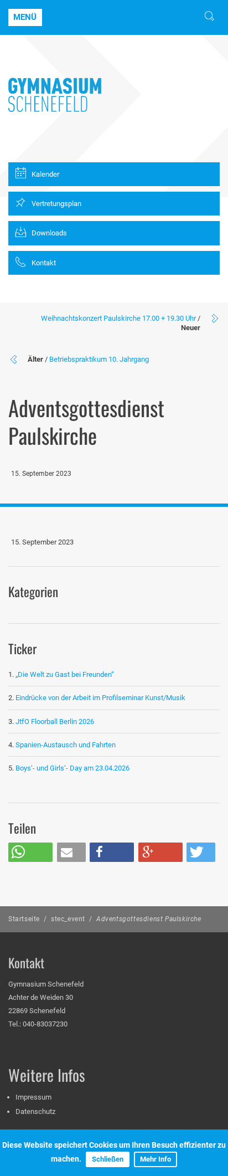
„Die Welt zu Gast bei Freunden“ (65, 674)
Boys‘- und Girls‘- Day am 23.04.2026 (72, 768)
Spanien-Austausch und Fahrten (65, 745)
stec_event (68, 919)
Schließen (107, 1159)
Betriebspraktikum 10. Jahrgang (99, 359)
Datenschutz (35, 1111)
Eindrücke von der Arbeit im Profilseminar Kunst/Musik (100, 698)
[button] (30, 852)
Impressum (33, 1097)
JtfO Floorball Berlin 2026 (54, 721)
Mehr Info (155, 1159)
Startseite (24, 919)
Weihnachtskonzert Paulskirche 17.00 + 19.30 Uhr (118, 318)
